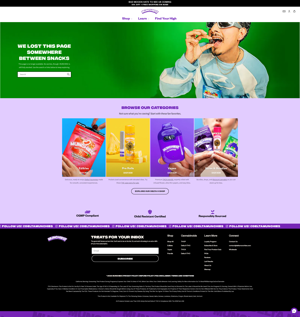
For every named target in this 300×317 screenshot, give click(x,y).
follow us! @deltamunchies (82, 226)
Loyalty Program (210, 242)
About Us (207, 266)
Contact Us (233, 242)
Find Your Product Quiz (212, 250)
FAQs (206, 254)
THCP (183, 242)
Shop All (170, 242)
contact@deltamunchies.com (240, 246)
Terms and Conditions (182, 276)
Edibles (170, 246)
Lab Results (208, 262)
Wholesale (233, 250)
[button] (294, 311)
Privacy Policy (130, 276)
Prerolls (170, 254)
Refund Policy (146, 276)
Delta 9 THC (185, 246)
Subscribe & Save (210, 246)
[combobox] (44, 74)
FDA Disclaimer (162, 276)
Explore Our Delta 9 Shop (150, 191)
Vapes (169, 250)
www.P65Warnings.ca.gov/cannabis (212, 282)
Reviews (207, 258)
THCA (183, 250)
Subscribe (125, 258)
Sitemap (207, 270)
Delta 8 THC (185, 254)
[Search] (68, 74)
